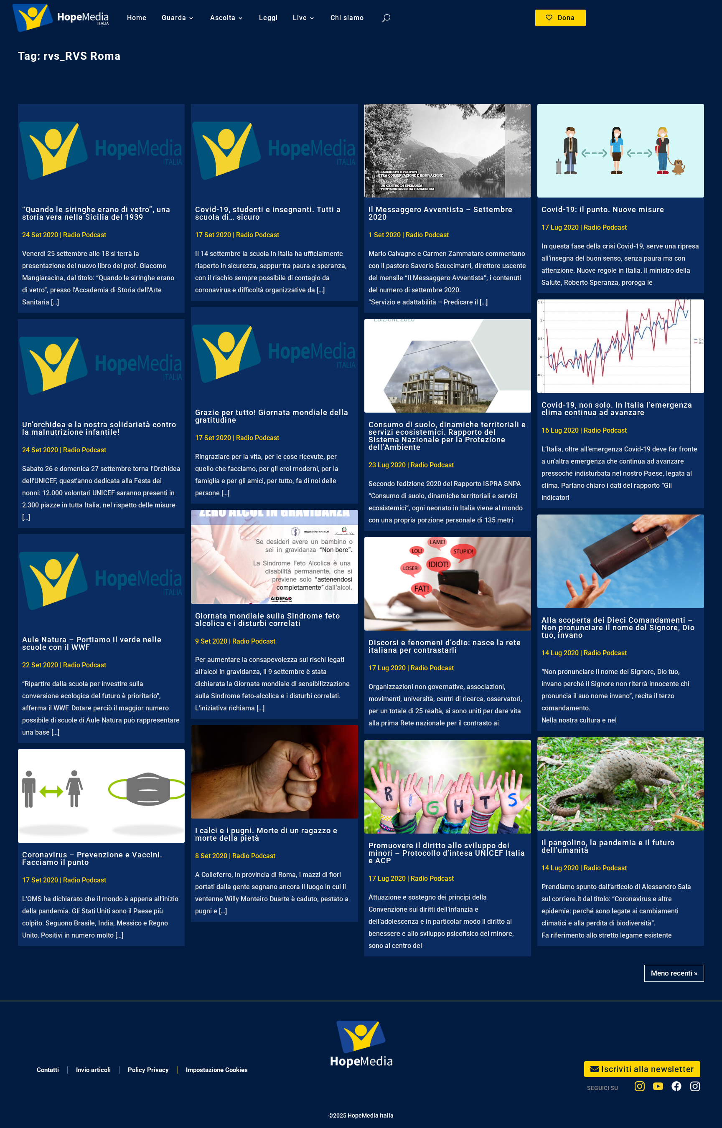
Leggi (268, 18)
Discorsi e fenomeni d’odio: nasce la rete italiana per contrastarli (445, 646)
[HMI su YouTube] (658, 1088)
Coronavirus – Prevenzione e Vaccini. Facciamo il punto (92, 858)
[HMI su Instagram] (640, 1088)
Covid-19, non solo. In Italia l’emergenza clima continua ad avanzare (617, 409)
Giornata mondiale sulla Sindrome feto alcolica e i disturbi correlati (267, 619)
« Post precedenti (676, 970)
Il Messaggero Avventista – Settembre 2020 (441, 213)
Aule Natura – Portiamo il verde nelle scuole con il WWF (92, 643)
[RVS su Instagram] (695, 1088)
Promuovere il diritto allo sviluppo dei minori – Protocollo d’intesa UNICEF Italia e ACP (447, 853)
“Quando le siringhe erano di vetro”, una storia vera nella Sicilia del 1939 (96, 213)
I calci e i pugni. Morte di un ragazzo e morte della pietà (266, 834)
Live (300, 18)
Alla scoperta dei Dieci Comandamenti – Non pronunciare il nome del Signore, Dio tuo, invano (618, 627)
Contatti (48, 1070)
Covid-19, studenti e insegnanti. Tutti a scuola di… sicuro (268, 213)
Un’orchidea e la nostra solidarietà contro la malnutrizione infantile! (99, 428)
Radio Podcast (84, 235)
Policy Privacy (148, 1070)
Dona (566, 18)
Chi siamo (347, 18)
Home (137, 18)
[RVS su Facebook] (676, 1088)
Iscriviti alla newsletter (647, 1069)
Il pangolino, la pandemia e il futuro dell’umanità (608, 846)
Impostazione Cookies (217, 1070)
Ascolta (223, 18)
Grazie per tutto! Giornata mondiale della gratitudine (271, 416)
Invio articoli (93, 1070)
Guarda (174, 18)
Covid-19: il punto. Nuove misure (603, 209)
